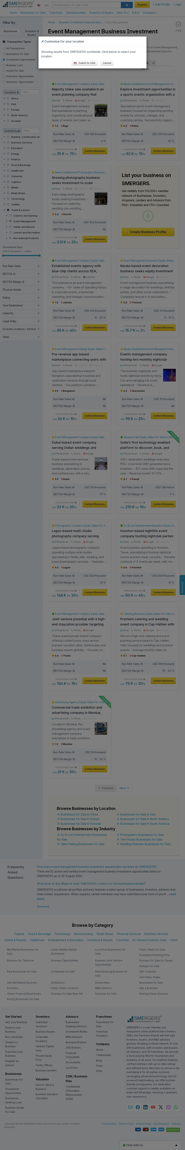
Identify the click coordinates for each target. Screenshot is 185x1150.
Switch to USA (86, 62)
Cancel (107, 62)
